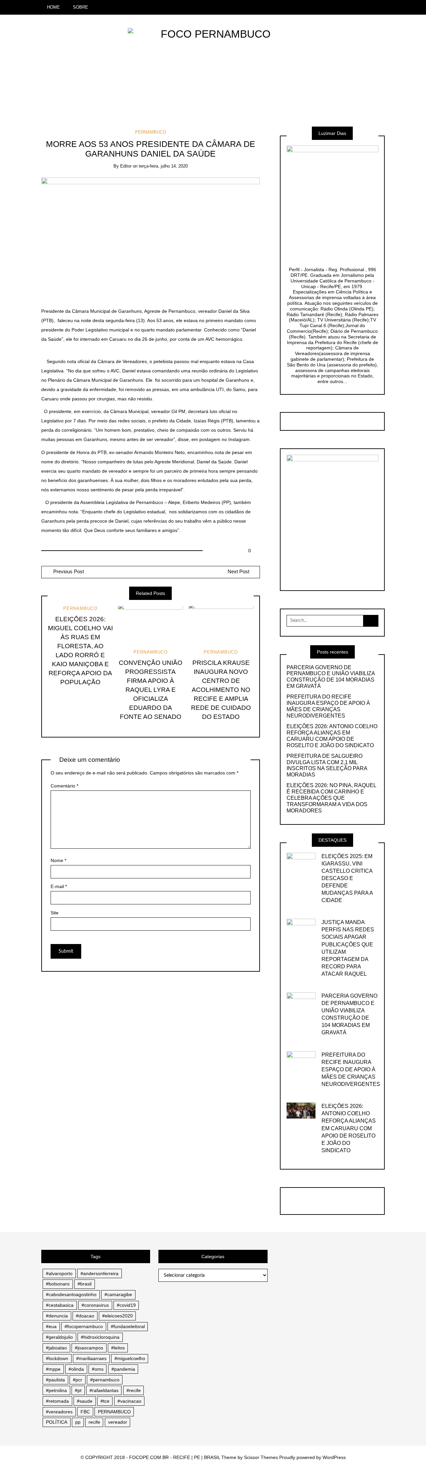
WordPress (334, 1457)
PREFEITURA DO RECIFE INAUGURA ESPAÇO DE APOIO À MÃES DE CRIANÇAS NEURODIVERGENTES (328, 706)
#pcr (77, 1379)
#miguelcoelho (129, 1358)
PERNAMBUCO (150, 132)
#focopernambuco (84, 1326)
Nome (58, 860)
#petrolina (56, 1390)
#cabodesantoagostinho (71, 1294)
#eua (51, 1326)
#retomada (57, 1401)
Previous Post (68, 571)
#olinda (76, 1369)
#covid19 (126, 1305)
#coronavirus (95, 1305)
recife (94, 1422)
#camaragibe (118, 1294)
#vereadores (59, 1411)
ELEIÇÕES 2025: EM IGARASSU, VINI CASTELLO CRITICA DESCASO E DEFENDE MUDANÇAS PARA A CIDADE (347, 878)
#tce (105, 1401)
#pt (78, 1390)
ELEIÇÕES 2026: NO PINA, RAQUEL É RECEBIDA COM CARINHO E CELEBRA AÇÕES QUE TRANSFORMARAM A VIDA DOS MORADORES (331, 797)
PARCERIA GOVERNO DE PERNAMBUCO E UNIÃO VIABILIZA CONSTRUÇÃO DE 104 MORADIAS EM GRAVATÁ (331, 677)
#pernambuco (104, 1379)
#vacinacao (129, 1401)
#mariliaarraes (91, 1358)
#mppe (53, 1369)
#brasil (85, 1283)
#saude (85, 1401)
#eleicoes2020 (117, 1315)
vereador (117, 1422)
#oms (98, 1369)
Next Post (238, 571)
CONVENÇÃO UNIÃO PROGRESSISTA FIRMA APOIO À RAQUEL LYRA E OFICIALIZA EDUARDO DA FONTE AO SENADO (150, 689)
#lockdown (57, 1358)
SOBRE (80, 7)
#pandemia (123, 1369)
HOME (53, 7)
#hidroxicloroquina (100, 1337)
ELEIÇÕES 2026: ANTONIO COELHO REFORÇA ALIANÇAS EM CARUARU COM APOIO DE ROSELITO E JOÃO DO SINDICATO (332, 736)
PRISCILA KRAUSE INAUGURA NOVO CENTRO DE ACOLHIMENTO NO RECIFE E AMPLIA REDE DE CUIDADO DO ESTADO (221, 689)
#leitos (118, 1347)
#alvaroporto (59, 1273)
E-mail (59, 886)
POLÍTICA (56, 1422)
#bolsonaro (58, 1283)
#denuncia (57, 1315)
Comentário (64, 785)
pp (78, 1422)
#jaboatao (56, 1347)
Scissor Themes (261, 1457)
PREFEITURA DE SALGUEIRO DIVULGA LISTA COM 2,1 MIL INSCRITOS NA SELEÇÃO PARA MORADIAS (327, 765)
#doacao (85, 1315)
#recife (133, 1390)
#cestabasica (60, 1305)
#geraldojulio (59, 1337)
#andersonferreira (99, 1273)
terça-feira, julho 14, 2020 (163, 166)
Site (55, 912)
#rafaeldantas (104, 1390)
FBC (85, 1411)
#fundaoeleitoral (128, 1326)
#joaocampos (89, 1347)
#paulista (55, 1379)
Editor (125, 166)
